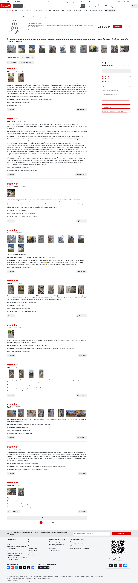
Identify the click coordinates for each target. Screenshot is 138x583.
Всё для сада (37, 10)
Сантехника (93, 10)
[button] (13, 57)
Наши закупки (32, 555)
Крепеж (28, 10)
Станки (69, 10)
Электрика (47, 10)
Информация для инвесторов (16, 546)
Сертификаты (11, 548)
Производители (12, 551)
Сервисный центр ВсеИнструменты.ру (76, 543)
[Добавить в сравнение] (129, 26)
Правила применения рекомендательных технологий (17, 556)
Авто (100, 10)
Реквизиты (10, 542)
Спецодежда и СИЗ (80, 10)
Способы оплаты (54, 550)
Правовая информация (14, 553)
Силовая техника (58, 10)
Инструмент (19, 10)
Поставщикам (32, 548)
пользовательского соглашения (70, 576)
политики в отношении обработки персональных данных (40, 576)
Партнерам (31, 553)
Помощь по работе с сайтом (79, 548)
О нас (8, 544)
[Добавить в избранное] (125, 26)
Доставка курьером (55, 542)
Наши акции (31, 542)
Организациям (32, 550)
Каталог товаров (12, 559)
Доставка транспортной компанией (57, 545)
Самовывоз (52, 548)
